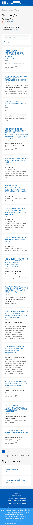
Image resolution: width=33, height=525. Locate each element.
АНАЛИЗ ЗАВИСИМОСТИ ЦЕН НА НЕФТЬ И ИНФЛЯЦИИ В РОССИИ (16, 160)
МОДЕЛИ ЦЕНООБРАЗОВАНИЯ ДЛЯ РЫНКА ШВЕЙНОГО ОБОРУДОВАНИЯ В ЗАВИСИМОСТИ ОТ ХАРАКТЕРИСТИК (16, 263)
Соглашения (17, 495)
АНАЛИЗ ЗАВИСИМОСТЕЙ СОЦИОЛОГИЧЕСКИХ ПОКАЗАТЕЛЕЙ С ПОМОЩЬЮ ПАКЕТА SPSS (16, 211)
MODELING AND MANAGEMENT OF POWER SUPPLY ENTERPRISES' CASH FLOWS (16, 78)
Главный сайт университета (17, 500)
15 (12, 30)
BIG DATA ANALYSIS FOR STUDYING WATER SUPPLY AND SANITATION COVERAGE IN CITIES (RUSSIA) (16, 289)
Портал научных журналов (17, 498)
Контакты (17, 493)
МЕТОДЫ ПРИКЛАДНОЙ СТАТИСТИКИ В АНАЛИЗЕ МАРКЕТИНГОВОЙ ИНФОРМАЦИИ (15, 349)
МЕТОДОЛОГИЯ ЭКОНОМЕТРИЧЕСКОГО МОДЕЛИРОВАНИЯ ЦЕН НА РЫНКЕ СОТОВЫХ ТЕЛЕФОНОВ (15, 55)
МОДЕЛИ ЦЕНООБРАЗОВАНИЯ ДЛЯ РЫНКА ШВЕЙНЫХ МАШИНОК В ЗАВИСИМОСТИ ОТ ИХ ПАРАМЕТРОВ (16, 314)
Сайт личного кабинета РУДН (17, 503)
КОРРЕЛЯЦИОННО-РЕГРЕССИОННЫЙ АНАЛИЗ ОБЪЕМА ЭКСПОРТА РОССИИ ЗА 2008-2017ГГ (16, 408)
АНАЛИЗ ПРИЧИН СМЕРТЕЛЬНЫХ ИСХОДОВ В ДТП (15, 104)
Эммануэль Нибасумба (16, 480)
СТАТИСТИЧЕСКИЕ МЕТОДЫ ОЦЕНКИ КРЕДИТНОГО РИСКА (16, 431)
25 (14, 30)
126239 (11, 22)
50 (17, 30)
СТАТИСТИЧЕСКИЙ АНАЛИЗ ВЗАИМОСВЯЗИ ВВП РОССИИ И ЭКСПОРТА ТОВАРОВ (16, 384)
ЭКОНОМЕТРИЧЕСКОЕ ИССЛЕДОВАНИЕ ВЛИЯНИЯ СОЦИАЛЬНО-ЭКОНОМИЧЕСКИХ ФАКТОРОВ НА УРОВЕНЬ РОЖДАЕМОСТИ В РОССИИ (16, 134)
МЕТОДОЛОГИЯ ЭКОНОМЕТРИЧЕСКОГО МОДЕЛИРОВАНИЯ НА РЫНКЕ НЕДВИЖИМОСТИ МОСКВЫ (16, 188)
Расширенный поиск (11, 42)
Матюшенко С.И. (14, 469)
